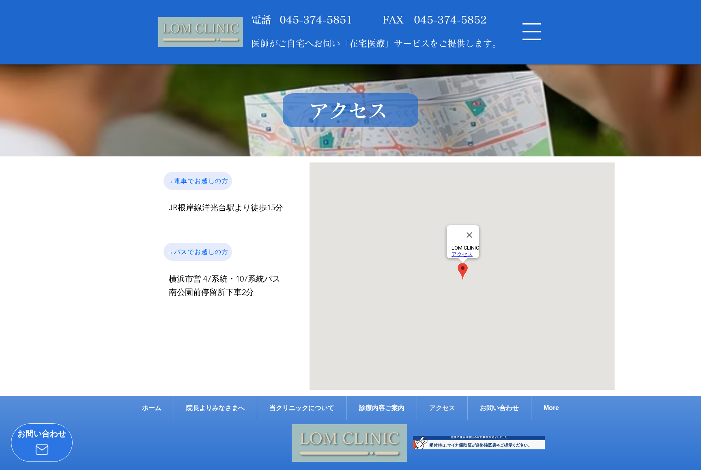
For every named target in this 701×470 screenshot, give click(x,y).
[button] (532, 31)
